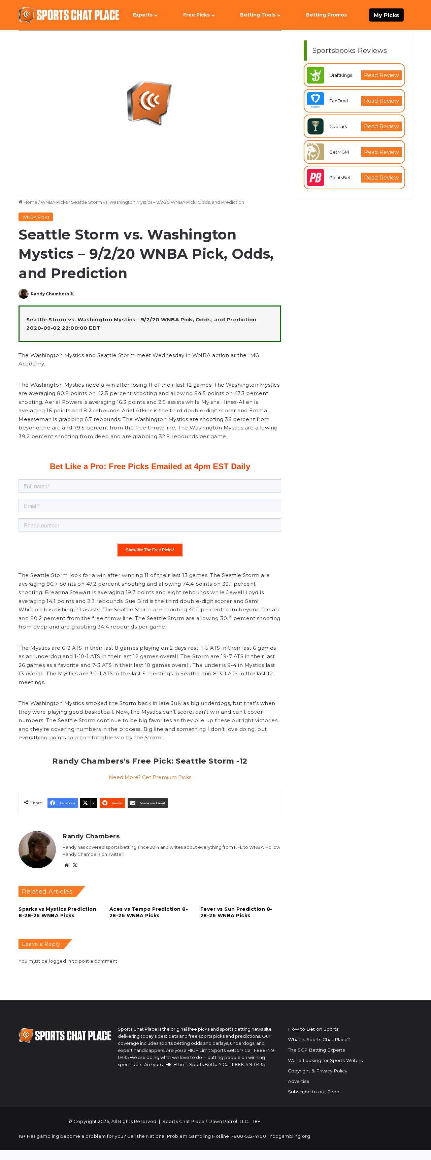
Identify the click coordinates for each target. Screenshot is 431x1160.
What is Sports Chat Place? (319, 1039)
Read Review (381, 75)
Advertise (298, 1081)
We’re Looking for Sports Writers (325, 1060)
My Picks (386, 15)
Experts (143, 15)
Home (30, 202)
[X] (75, 865)
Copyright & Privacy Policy (317, 1070)
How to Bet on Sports (313, 1029)
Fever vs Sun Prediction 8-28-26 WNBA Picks (236, 912)
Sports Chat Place (183, 1121)
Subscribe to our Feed (313, 1091)
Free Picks (196, 15)
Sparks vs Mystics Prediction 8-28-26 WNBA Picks (57, 912)
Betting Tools (257, 15)
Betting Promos (326, 15)
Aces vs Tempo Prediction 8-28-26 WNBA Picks (148, 912)
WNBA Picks (54, 202)
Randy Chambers (50, 293)
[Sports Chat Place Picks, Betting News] (69, 15)
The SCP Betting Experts (316, 1050)
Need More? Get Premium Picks (150, 777)
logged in (60, 961)
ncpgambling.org (290, 1136)
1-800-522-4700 (248, 1136)
